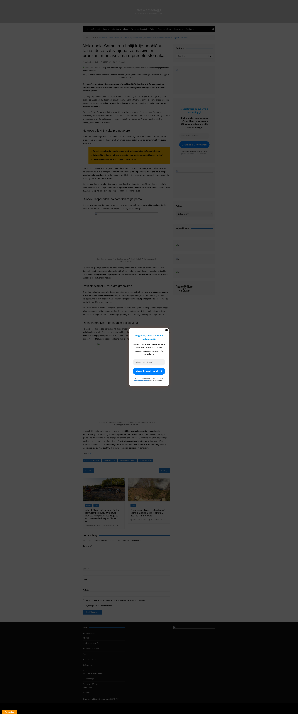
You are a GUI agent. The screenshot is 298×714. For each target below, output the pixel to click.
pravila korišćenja (141, 380)
